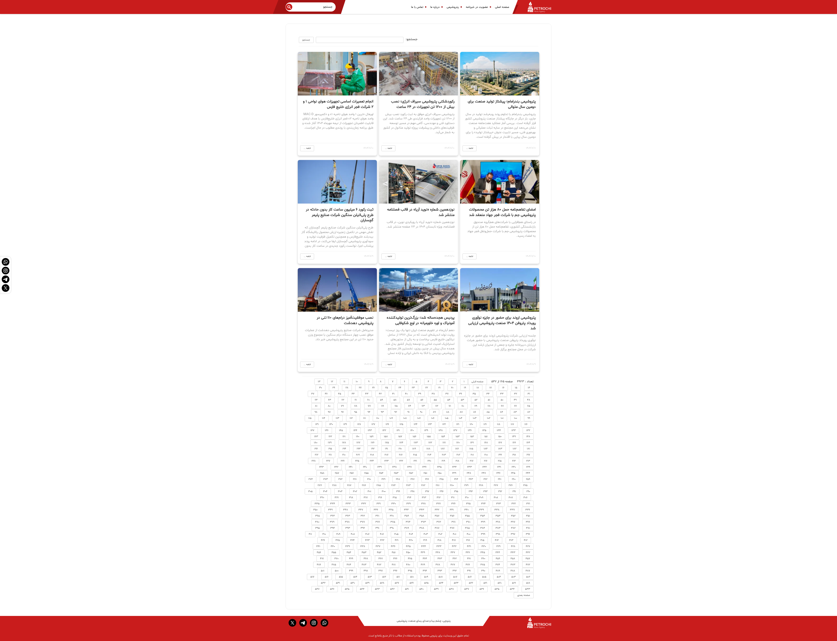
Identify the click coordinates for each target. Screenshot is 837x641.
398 (498, 534)
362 (363, 516)
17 (490, 387)
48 (528, 400)
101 (502, 418)
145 (341, 430)
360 (392, 516)
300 (384, 491)
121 (457, 424)
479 (423, 564)
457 (528, 558)
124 (415, 424)
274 (310, 479)
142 (384, 430)
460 (483, 558)
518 (528, 583)
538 (451, 589)
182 (514, 449)
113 (337, 418)
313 (424, 497)
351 (528, 516)
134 (499, 430)
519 (514, 583)
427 (528, 546)
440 (333, 546)
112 (351, 418)
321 (528, 503)
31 (528, 394)
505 (484, 577)
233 (469, 467)
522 (471, 583)
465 (410, 558)
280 (452, 485)
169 (472, 442)
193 (359, 449)
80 (329, 406)
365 (317, 516)
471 (322, 558)
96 (342, 412)
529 (367, 583)
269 (383, 479)
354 (482, 516)
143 (370, 430)
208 (372, 455)
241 (350, 467)
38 (433, 394)
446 (468, 552)
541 (407, 589)
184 (486, 449)
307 (511, 497)
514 (355, 577)
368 (498, 522)
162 (330, 436)
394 (332, 528)
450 (408, 552)
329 (408, 503)
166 (514, 442)
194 (344, 449)
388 (421, 528)
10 (357, 381)
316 (380, 497)
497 (380, 571)
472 (528, 564)
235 (439, 467)
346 (376, 510)
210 (343, 455)
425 (337, 540)
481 (394, 564)
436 (393, 546)
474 (497, 564)
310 (467, 497)
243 (321, 467)
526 (412, 583)
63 (329, 400)
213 (528, 461)
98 (316, 412)
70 (462, 406)
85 (488, 412)
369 (483, 522)
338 (496, 510)
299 (398, 491)
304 (325, 491)
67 (502, 406)
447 (453, 552)
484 (349, 564)
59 (381, 400)
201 (472, 455)
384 (482, 528)
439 (347, 546)
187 (443, 449)
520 (500, 583)
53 (462, 400)
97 (329, 412)
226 (343, 461)
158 (386, 436)
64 (316, 400)
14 (529, 387)
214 (514, 461)
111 (364, 418)
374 (408, 522)
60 (368, 400)
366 (528, 522)
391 (377, 528)
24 (399, 387)
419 (425, 540)
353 (497, 516)
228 (313, 461)
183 (500, 449)
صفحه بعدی (523, 595)
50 (502, 400)
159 (371, 436)
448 (438, 552)
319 (337, 497)
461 (469, 558)
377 (362, 522)
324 (483, 503)
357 (437, 516)
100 (515, 418)
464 (425, 558)
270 (369, 479)
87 (461, 412)
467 (380, 558)
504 (499, 577)
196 (316, 449)
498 (366, 571)
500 (337, 571)
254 (381, 473)
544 (362, 589)
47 (312, 394)
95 (355, 412)
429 (498, 546)
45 (339, 394)
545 (347, 589)
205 (415, 455)
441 (318, 546)
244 (528, 473)
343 (421, 510)
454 (349, 552)
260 (513, 479)
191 (386, 449)
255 (366, 473)
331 (378, 503)
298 (412, 491)
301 (369, 491)
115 (309, 418)
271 (355, 479)
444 (497, 552)
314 (409, 497)
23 (413, 387)
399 (483, 534)
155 (429, 436)
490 (483, 571)
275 (525, 485)
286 (364, 485)
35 (474, 394)
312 (439, 497)
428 (513, 546)
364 (332, 516)
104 (460, 418)
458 (512, 558)
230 (514, 467)
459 (498, 558)
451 (394, 552)
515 (341, 577)
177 (358, 442)
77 (369, 406)
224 (372, 461)
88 (447, 412)
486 (319, 564)
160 (357, 436)
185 (471, 449)
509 (426, 577)
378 (347, 522)
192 (372, 449)
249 (454, 473)
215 (500, 461)
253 (396, 473)
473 (512, 564)
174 (401, 442)
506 (470, 577)
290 (528, 491)
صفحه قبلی (477, 381)
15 (516, 387)
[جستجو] (289, 7)
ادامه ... (469, 148)
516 (326, 577)
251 (425, 473)
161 (343, 436)
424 (352, 540)
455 (334, 552)
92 (395, 412)
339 (481, 510)
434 (423, 546)
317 (366, 497)
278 (481, 485)
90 (421, 412)
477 (453, 564)
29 (333, 387)
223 (386, 461)
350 (315, 510)
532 (323, 583)
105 (446, 418)
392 (363, 528)
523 (456, 583)
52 (476, 400)
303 (340, 491)
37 (447, 394)
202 (458, 455)
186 (457, 449)
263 (471, 479)
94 (368, 412)
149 (514, 436)
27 (360, 387)
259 (528, 479)
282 (423, 485)
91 (408, 412)
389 (406, 528)
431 (469, 546)
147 (312, 430)
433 (438, 546)
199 (500, 455)
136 (470, 430)
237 (409, 467)
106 (432, 418)
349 (330, 510)
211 (330, 455)
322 (513, 503)
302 (355, 491)
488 (512, 571)
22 (426, 387)
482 (379, 564)
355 (467, 516)
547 (317, 589)
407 (367, 534)
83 (515, 412)
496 (395, 571)
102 (488, 418)
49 (515, 400)
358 (421, 516)
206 (401, 455)
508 (441, 577)
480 (408, 564)
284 (393, 485)
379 (332, 522)
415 (482, 540)
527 (397, 583)
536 (482, 589)
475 (482, 564)
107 (419, 418)
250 (440, 473)
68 (489, 406)
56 (421, 400)
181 (528, 449)
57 (408, 400)
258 (322, 473)
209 (358, 455)
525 (426, 583)
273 (325, 479)
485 (334, 564)
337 (512, 510)
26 (373, 387)
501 (322, 571)
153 (458, 436)
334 (332, 503)
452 (379, 552)
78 (355, 406)
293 (485, 491)
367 (513, 522)
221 (415, 461)
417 (454, 540)
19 (465, 387)
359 (406, 516)
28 (346, 387)
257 (337, 473)
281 (437, 485)
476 (468, 564)
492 (455, 571)
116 (525, 424)
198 (514, 455)
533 (527, 589)
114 (323, 418)
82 (528, 412)
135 (484, 430)
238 (394, 467)
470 (336, 558)
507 (455, 577)
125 (401, 424)
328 (423, 503)
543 (377, 589)
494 (425, 571)
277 (496, 485)
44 (353, 394)
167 (500, 442)
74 (409, 406)
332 (363, 503)
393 (347, 528)
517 (312, 577)
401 (454, 534)
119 (485, 424)
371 (453, 522)
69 (476, 406)
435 (408, 546)
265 (441, 479)
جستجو (306, 40)
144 (355, 430)
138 (441, 430)
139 (426, 430)
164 (528, 442)
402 (440, 534)
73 (423, 406)
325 (468, 503)
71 (450, 406)
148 (528, 436)
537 (466, 589)
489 (498, 571)
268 (398, 479)
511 (398, 577)
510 (412, 577)
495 (410, 571)
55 (435, 400)
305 (310, 491)
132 (528, 430)
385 (467, 528)
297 (427, 491)
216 (485, 461)
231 (499, 467)
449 (423, 552)
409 (338, 534)
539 (436, 589)
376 (377, 522)
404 (411, 534)
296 (442, 491)
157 (400, 436)
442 (528, 552)
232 (484, 467)
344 (406, 510)
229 (528, 467)
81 (316, 406)
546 (332, 589)
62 (343, 400)
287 (349, 485)
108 (405, 418)
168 (486, 442)
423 (367, 540)
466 (395, 558)
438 (362, 546)
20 (452, 387)
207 (386, 455)
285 (378, 485)
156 (414, 436)
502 (528, 577)
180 (315, 442)
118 (498, 424)
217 (471, 461)
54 (448, 400)
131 (317, 424)
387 (437, 528)
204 (429, 455)
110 (377, 418)
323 (498, 503)
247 (483, 473)
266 (427, 479)
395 (317, 528)
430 (483, 546)
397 (513, 534)
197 (528, 455)
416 (468, 540)
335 (317, 503)
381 (528, 528)
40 (406, 394)
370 (468, 522)
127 (373, 424)
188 (428, 449)
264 (456, 479)
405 (396, 534)
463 (439, 558)
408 (353, 534)
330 (393, 503)
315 (395, 497)
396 (528, 534)
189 (414, 449)
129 (345, 424)
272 (340, 479)
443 (512, 552)
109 (391, 418)
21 (439, 387)
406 (382, 534)
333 (348, 503)
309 (481, 497)
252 (411, 473)
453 (364, 552)
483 (364, 564)
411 (310, 534)
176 (372, 442)
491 (469, 571)
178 (344, 442)
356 (452, 516)
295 (456, 491)
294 (471, 491)
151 (486, 436)
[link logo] (536, 7)
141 (398, 430)
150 (500, 436)
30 (320, 387)
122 (444, 424)
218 (457, 461)
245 (513, 473)
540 (421, 589)
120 (471, 424)
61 (356, 400)
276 (511, 485)
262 (485, 479)
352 (513, 516)
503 (513, 577)
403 (426, 534)
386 (452, 528)
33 (502, 394)
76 (382, 406)
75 (396, 406)
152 (472, 436)
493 (439, 571)
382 (513, 528)
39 (419, 394)
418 (439, 540)
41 (393, 394)
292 (500, 491)
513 (370, 577)
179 (330, 442)
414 (497, 540)
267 (412, 479)
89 (434, 412)
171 (444, 442)
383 (497, 528)
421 (396, 540)
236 (424, 467)
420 (411, 540)
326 (453, 503)
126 (387, 424)
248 (469, 473)
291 (514, 491)
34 (488, 394)
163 (316, 436)
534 (512, 589)
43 (366, 394)
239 (379, 467)
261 (499, 479)
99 (528, 418)
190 (400, 449)
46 (326, 394)
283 (408, 485)
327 (438, 503)
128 (359, 424)
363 (347, 516)
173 (416, 442)
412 (525, 540)
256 (352, 473)
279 (466, 485)
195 (330, 449)
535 (497, 589)
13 (319, 381)
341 (452, 510)
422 (382, 540)
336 (527, 510)
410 (324, 534)
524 (441, 583)
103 (474, 418)
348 (345, 510)
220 (429, 461)
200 (486, 455)
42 (380, 394)
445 (482, 552)
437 (378, 546)
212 (316, 455)
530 (352, 583)
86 (474, 412)
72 (436, 406)
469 (351, 558)
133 (513, 430)
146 (326, 430)
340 (466, 510)
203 (444, 455)
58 (394, 400)
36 (460, 394)
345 (391, 510)
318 (351, 497)
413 (511, 540)
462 (455, 558)
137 (455, 430)
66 (515, 406)
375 (392, 522)
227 (328, 461)
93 (382, 412)
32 (515, 394)
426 (323, 540)
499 (351, 571)
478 (438, 564)
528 (382, 583)
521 (485, 583)
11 (344, 381)
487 (528, 571)
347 (360, 510)
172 (430, 442)
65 (528, 406)
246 (498, 473)
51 (489, 400)
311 (452, 497)
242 (336, 467)
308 (496, 497)
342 (437, 510)
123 (430, 424)
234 (454, 467)
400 (468, 534)
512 (384, 577)
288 (334, 485)
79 (342, 406)
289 (320, 485)
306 (525, 497)
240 (365, 467)
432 (454, 546)
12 (332, 381)
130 (331, 424)
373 (423, 522)
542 (392, 589)
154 (443, 436)
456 (319, 552)
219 (443, 461)
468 (366, 558)
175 (387, 442)
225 (357, 461)
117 (512, 424)
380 (317, 522)
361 (377, 516)
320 (322, 497)
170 (458, 442)
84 (501, 412)
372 (438, 522)
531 (338, 583)
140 (412, 430)
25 (386, 387)
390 (392, 528)
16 (503, 387)
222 (401, 461)
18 (477, 387)
